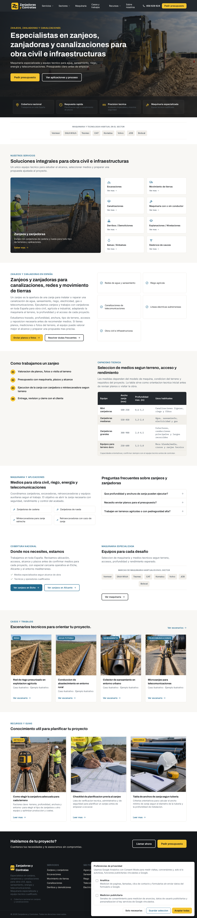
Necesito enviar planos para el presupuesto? (130, 502)
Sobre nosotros (130, 5)
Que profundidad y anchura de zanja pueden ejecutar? (136, 493)
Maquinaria (80, 5)
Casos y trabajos (95, 5)
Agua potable (90, 870)
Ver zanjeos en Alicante (60, 587)
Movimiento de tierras (58, 878)
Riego (86, 878)
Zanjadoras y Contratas (22, 868)
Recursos (113, 5)
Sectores (63, 5)
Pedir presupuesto (174, 5)
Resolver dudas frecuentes (62, 337)
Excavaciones (54, 874)
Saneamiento (89, 874)
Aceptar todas (182, 910)
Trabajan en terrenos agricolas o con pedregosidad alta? (137, 511)
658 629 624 (153, 5)
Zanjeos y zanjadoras (57, 870)
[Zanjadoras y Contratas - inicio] (23, 6)
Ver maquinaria (113, 597)
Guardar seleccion (158, 910)
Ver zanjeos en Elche (25, 587)
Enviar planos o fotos (25, 337)
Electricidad (89, 887)
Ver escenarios (175, 627)
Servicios (46, 5)
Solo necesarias (133, 910)
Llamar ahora (144, 843)
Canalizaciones (54, 883)
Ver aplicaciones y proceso (62, 77)
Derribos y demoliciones (59, 887)
